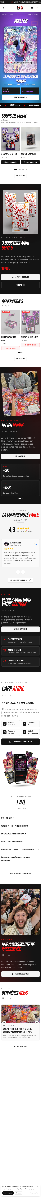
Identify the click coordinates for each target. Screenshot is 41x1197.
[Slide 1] (19, 498)
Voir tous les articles (20, 1047)
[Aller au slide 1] (15, 169)
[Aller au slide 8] (26, 169)
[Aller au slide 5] (22, 169)
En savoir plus (29, 1189)
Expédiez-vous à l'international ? (13, 834)
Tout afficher (20, 176)
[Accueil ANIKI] (20, 8)
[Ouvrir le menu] (3, 8)
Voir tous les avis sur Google (18, 580)
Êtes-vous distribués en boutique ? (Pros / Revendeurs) (17, 859)
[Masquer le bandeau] (37, 1186)
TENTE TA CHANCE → (20, 97)
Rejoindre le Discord (22, 974)
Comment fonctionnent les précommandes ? (17, 849)
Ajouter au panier (10, 162)
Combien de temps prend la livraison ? (15, 826)
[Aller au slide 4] (20, 169)
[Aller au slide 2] (21, 352)
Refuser (18, 1193)
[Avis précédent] (18, 572)
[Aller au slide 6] (23, 169)
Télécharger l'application (22, 741)
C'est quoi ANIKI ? (7, 818)
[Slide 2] (22, 498)
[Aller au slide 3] (19, 169)
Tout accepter (8, 1193)
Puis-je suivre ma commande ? (12, 842)
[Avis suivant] (23, 572)
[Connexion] (37, 8)
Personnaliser (34, 1193)
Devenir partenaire (20, 629)
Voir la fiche (20, 285)
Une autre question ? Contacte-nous (21, 874)
